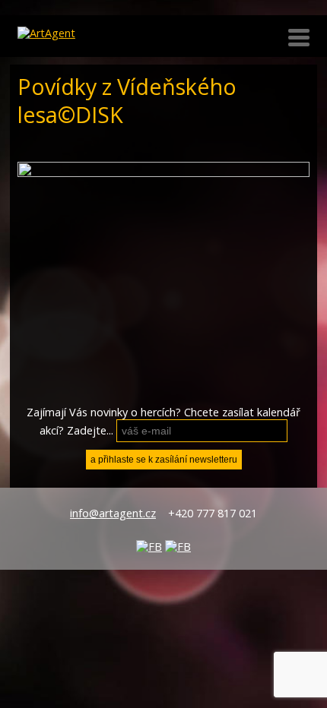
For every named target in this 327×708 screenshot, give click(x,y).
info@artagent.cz (113, 513)
